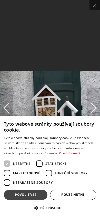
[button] (50, 207)
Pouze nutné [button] (73, 194)
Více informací (69, 153)
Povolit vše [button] (25, 194)
